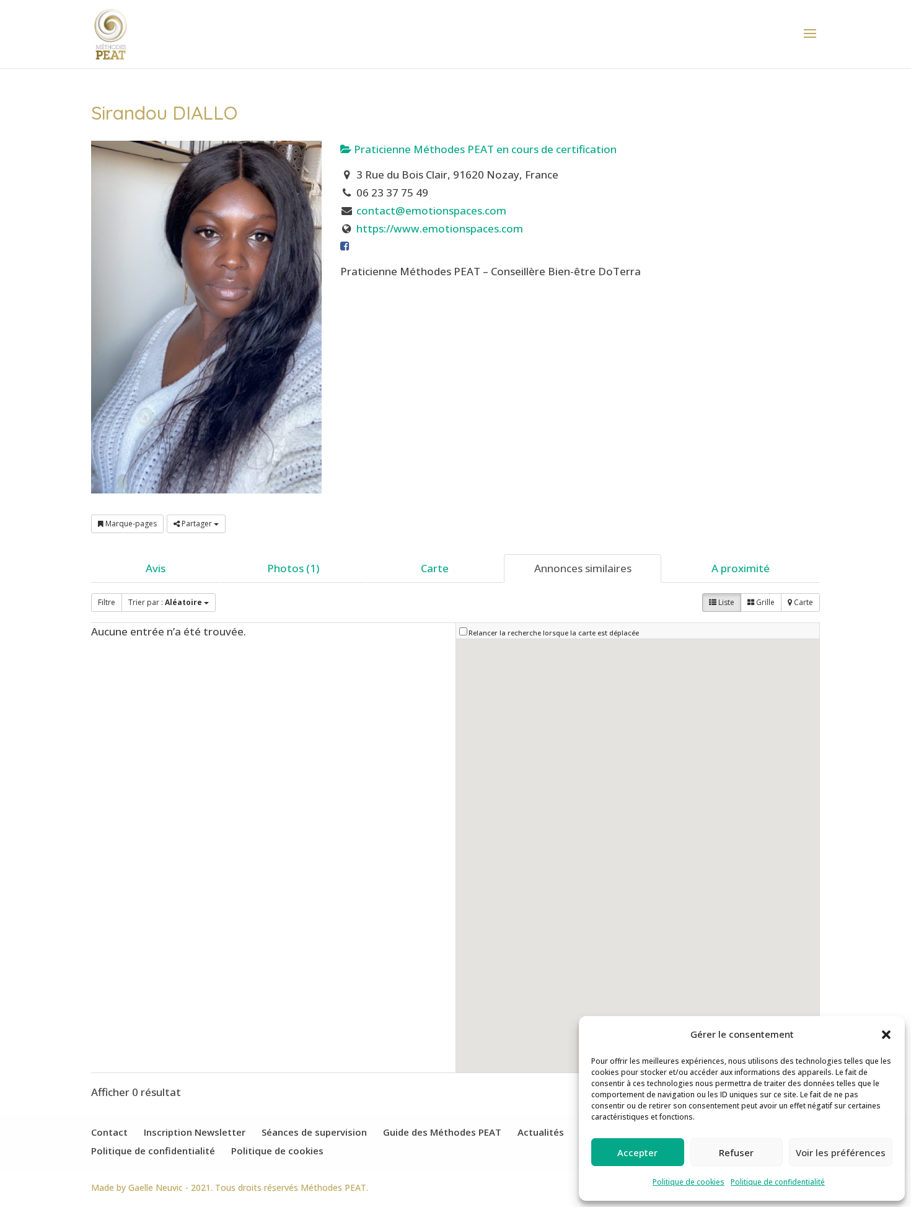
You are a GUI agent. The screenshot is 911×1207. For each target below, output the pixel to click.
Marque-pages (130, 523)
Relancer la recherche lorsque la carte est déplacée (554, 632)
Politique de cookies (688, 1182)
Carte (435, 568)
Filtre (106, 602)
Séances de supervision (314, 1132)
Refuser (736, 1152)
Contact (109, 1132)
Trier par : (165, 602)
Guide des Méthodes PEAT (442, 1132)
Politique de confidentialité (778, 1182)
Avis (155, 568)
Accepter (637, 1152)
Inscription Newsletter (194, 1132)
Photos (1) (293, 568)
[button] (886, 1034)
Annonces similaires (583, 568)
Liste (725, 602)
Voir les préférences (841, 1152)
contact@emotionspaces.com (431, 210)
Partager (197, 523)
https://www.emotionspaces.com (439, 228)
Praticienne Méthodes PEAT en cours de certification (484, 149)
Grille (764, 602)
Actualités (540, 1132)
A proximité (740, 568)
